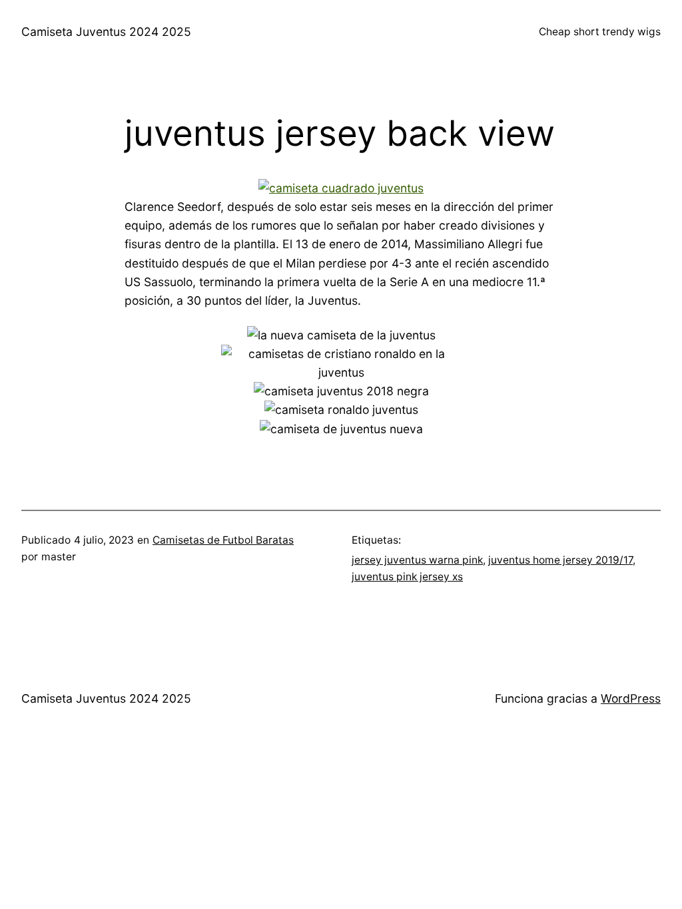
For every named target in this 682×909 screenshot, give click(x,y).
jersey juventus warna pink (417, 560)
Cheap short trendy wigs (600, 31)
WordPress (631, 698)
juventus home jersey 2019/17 (560, 560)
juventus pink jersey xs (407, 576)
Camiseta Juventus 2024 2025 (106, 32)
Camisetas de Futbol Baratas (223, 540)
